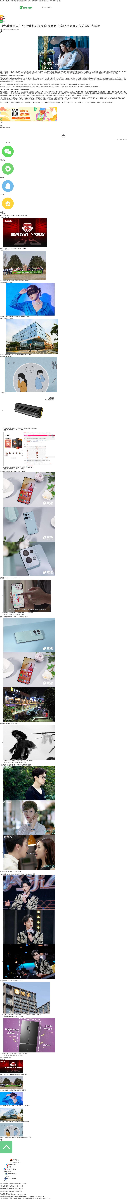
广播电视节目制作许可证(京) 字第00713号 (11, 1186)
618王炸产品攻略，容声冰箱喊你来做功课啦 (15, 1053)
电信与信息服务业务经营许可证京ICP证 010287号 (13, 1183)
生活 (26, 1)
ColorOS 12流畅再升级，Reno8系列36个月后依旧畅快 (18, 612)
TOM (1, 217)
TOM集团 (2, 1194)
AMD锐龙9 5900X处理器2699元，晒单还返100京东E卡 (18, 467)
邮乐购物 (8, 1194)
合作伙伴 (13, 1194)
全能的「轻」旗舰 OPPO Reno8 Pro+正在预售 (12, 471)
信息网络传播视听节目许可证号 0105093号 (11, 1188)
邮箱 (34, 1)
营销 (31, 1)
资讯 (4, 1)
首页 (1, 1)
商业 (37, 1)
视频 (40, 1)
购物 (56, 1)
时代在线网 (3, 318)
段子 (48, 1)
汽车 (54, 1)
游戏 (20, 1)
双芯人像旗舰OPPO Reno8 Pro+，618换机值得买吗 (14, 617)
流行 (7, 1)
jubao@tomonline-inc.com (44, 1198)
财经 (42, 1)
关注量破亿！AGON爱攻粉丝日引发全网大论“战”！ (13, 215)
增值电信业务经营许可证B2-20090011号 (11, 1191)
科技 (59, 1)
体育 (12, 1)
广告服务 (18, 1194)
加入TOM (23, 1194)
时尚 (18, 1)
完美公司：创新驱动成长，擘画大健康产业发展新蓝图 (14, 316)
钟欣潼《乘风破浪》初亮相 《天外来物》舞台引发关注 (14, 280)
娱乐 (9, 1)
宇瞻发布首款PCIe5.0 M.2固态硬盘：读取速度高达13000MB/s (20, 428)
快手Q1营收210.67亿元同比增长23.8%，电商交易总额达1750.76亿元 (22, 1014)
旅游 (23, 1)
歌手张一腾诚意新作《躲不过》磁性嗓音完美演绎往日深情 (15, 354)
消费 (51, 1)
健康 (45, 1)
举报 (1, 125)
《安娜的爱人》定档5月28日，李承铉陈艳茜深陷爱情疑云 (15, 765)
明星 (15, 1)
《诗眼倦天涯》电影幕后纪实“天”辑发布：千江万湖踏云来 (19, 760)
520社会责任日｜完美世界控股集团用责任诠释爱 (13, 248)
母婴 (29, 1)
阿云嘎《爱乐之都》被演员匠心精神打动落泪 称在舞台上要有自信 (17, 874)
